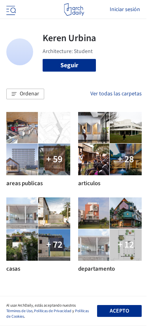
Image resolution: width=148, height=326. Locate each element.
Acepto (119, 311)
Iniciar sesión (125, 9)
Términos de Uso (19, 311)
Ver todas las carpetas (116, 94)
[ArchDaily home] (74, 9)
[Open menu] (10, 9)
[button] (25, 94)
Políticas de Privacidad (52, 311)
